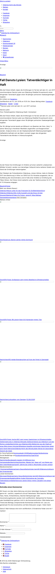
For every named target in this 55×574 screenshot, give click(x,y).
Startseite (3, 197)
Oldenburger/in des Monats (12, 5)
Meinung (6, 50)
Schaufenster (9, 57)
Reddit (10, 104)
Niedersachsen (8, 46)
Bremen (5, 48)
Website (2, 533)
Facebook (6, 13)
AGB (4, 571)
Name (2, 526)
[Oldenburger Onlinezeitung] (9, 540)
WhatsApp (6, 22)
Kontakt (5, 9)
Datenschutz (7, 569)
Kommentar (4, 522)
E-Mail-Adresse (6, 529)
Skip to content (5, 1)
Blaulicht (3, 75)
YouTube (6, 18)
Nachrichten (7, 39)
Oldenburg (6, 41)
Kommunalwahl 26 (9, 43)
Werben (5, 7)
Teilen (18, 197)
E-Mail (16, 104)
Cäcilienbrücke (43, 453)
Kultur (5, 52)
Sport (5, 55)
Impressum (6, 567)
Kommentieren (11, 197)
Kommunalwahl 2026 (21, 453)
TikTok (5, 20)
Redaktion (13, 99)
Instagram (6, 15)
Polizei (8, 186)
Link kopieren (23, 197)
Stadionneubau (33, 453)
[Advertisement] (27, 152)
